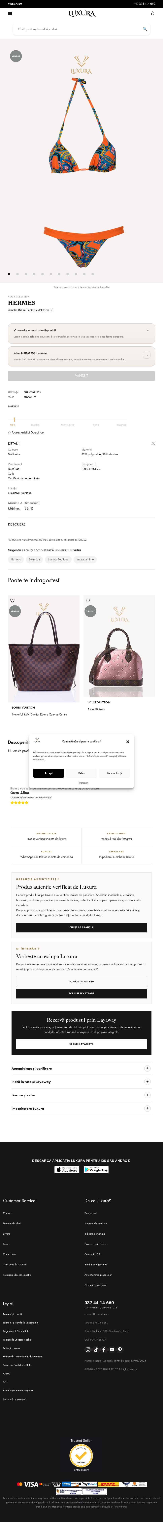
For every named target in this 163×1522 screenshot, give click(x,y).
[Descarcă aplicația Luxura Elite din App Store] (66, 1169)
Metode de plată (12, 1223)
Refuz (81, 773)
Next (151, 809)
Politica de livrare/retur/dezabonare (23, 1356)
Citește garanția (81, 927)
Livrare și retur (23, 1095)
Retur (6, 1244)
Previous (147, 809)
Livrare (6, 1233)
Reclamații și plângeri (14, 1399)
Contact (7, 1213)
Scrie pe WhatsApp (81, 993)
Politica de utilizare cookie (17, 1339)
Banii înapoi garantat (95, 1264)
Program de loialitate (95, 1223)
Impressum (83, 782)
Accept (49, 773)
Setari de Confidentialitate (17, 1365)
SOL (5, 1382)
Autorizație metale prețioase (18, 1390)
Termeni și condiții (12, 1314)
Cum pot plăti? (92, 1254)
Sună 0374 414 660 (81, 981)
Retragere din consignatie (17, 1274)
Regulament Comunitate (16, 1331)
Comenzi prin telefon (95, 1244)
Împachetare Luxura (28, 1109)
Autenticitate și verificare (32, 1068)
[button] (128, 742)
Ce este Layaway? (81, 1044)
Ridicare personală (94, 1233)
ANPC (6, 1373)
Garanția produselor (95, 1285)
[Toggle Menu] (10, 14)
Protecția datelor (11, 1348)
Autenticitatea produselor (98, 1274)
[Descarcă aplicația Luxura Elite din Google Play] (96, 1169)
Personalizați (114, 773)
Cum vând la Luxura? (14, 1264)
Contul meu (9, 1254)
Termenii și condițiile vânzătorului (21, 1322)
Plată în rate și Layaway (31, 1082)
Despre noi (90, 1213)
